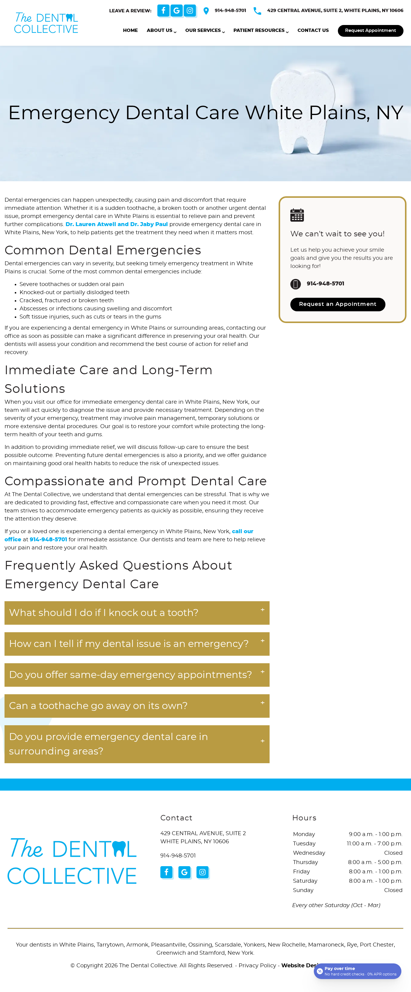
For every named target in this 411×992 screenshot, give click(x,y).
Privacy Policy (257, 966)
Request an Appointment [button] (338, 304)
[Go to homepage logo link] (72, 861)
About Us (159, 30)
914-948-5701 (230, 10)
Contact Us (313, 30)
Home (130, 30)
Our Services (203, 30)
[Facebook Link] (163, 11)
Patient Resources (259, 30)
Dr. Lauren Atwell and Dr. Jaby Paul (117, 224)
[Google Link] (177, 11)
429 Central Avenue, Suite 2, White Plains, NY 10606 (335, 10)
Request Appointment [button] (370, 30)
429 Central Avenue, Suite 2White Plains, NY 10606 (203, 837)
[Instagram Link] (190, 11)
